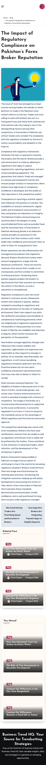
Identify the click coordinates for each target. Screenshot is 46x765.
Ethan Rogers (16, 554)
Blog (8, 544)
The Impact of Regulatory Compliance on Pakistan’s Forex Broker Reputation (22, 45)
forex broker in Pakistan (22, 411)
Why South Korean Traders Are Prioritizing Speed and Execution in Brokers (13, 515)
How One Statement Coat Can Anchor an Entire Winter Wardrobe (21, 551)
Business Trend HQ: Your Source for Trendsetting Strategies (23, 739)
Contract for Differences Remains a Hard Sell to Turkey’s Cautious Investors (22, 715)
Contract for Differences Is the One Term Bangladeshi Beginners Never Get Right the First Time (22, 598)
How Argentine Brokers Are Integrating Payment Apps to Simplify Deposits (33, 515)
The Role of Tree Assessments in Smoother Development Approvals (22, 575)
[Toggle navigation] (2, 6)
